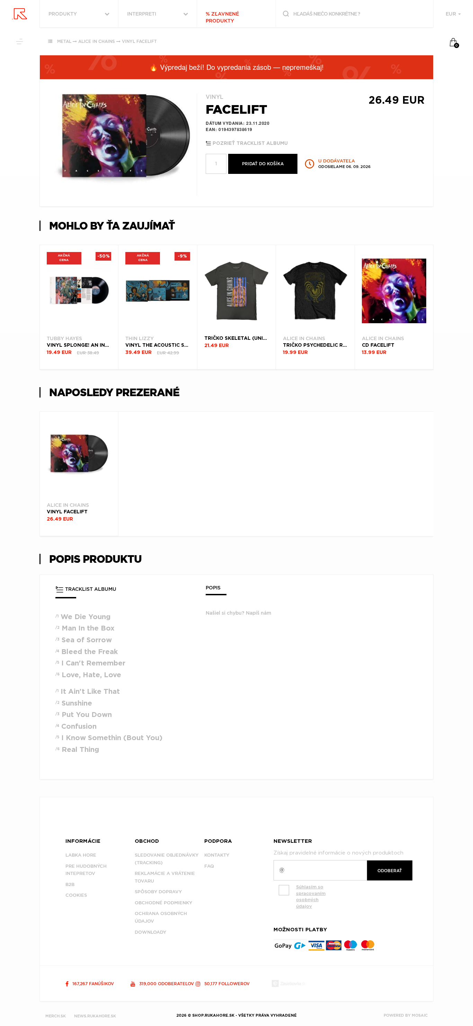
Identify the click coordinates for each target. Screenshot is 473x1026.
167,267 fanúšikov (92, 983)
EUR (451, 14)
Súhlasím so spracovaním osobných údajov (310, 896)
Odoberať (389, 870)
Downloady (150, 932)
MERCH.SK (55, 1016)
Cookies (76, 895)
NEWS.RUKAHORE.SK (95, 1016)
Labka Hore (80, 855)
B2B (69, 884)
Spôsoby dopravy (158, 891)
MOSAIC (420, 1015)
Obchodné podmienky (163, 902)
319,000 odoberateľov (166, 983)
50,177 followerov (226, 983)
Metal (64, 41)
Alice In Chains (96, 41)
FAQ (209, 866)
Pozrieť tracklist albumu (249, 143)
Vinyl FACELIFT (139, 41)
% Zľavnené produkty (222, 17)
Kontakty (216, 855)
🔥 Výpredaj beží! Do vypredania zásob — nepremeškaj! (236, 67)
